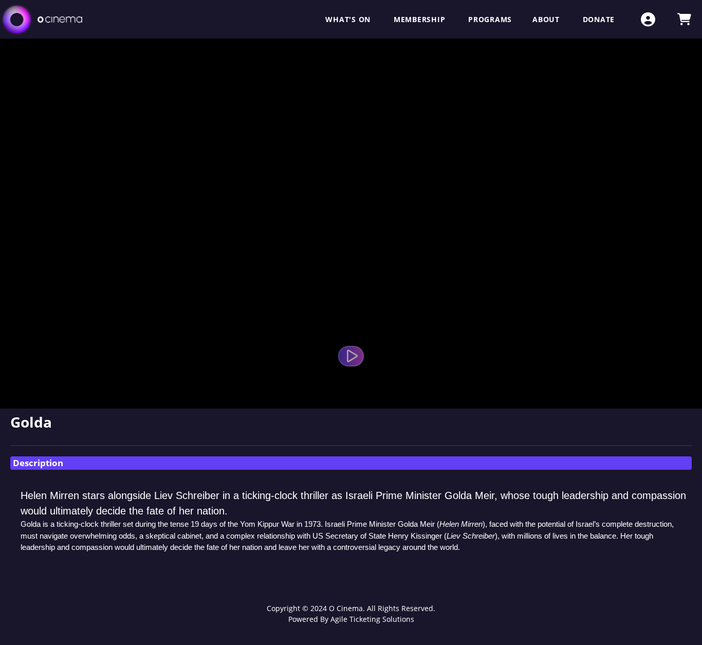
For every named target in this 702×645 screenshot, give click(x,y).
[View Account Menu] (648, 19)
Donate (599, 19)
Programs (490, 19)
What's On (349, 19)
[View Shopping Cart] (684, 19)
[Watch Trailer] (351, 356)
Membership (421, 19)
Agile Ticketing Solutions (372, 619)
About (547, 19)
